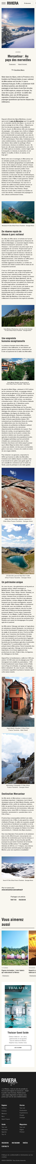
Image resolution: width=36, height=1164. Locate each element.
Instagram (16, 1143)
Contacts (5, 1146)
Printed (22, 1132)
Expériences (24, 1113)
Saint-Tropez (6, 1119)
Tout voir (22, 1108)
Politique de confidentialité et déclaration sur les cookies (17, 1156)
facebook (22, 900)
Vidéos (25, 1143)
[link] (15, 954)
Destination (23, 1110)
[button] (27, 3)
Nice (3, 1116)
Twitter (13, 900)
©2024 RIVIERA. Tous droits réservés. (14, 1160)
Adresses (5, 1129)
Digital (22, 1129)
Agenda (4, 1132)
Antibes (4, 1108)
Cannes (4, 1111)
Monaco (4, 1113)
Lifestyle (22, 1117)
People (22, 1115)
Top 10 (4, 1134)
